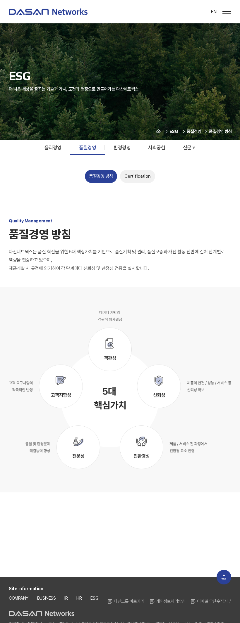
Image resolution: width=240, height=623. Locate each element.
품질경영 (87, 147)
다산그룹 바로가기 (129, 601)
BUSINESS (46, 598)
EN (214, 11)
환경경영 (122, 147)
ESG (94, 598)
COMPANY (18, 598)
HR (79, 598)
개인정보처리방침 (170, 601)
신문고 (189, 147)
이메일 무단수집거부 (214, 601)
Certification (137, 176)
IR (66, 598)
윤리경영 (52, 147)
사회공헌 (156, 147)
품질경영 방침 (101, 176)
